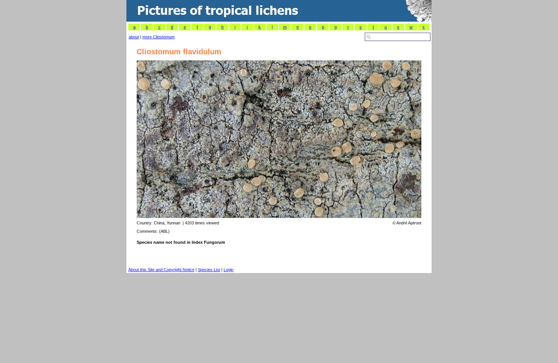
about (134, 37)
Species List (209, 269)
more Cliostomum (158, 37)
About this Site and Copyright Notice (161, 269)
